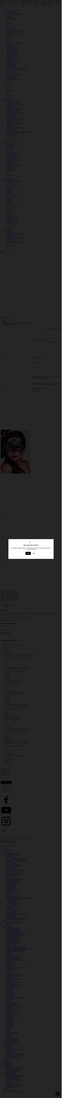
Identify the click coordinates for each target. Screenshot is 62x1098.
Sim (28, 553)
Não (34, 553)
